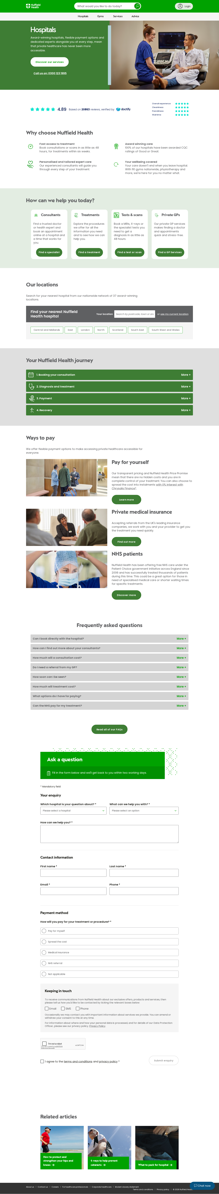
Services (118, 16)
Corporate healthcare (101, 1187)
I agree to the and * (82, 1061)
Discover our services (50, 62)
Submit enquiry (164, 1060)
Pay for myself (56, 931)
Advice (135, 16)
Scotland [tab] (117, 330)
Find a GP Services (170, 252)
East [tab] (70, 330)
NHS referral (55, 963)
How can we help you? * (56, 822)
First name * (48, 866)
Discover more (126, 595)
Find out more (126, 542)
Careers (55, 1187)
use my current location (174, 314)
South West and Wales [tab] (166, 330)
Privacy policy (163, 1189)
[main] (109, 602)
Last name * (118, 866)
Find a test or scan (130, 252)
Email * (45, 884)
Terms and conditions (143, 1189)
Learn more (126, 499)
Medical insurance (58, 952)
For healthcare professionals (75, 1187)
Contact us (43, 1187)
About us (30, 1187)
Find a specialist (49, 252)
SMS (68, 1008)
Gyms (100, 16)
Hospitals (83, 16)
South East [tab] (137, 330)
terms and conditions (78, 1061)
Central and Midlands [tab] (47, 330)
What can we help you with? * (130, 804)
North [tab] (100, 330)
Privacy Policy (97, 1026)
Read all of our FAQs (110, 729)
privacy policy (108, 1061)
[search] (107, 6)
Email (52, 1008)
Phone (84, 1008)
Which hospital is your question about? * (68, 804)
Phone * (115, 884)
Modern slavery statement (127, 1187)
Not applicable (56, 974)
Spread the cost (57, 941)
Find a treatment (89, 252)
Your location (104, 314)
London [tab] (85, 330)
